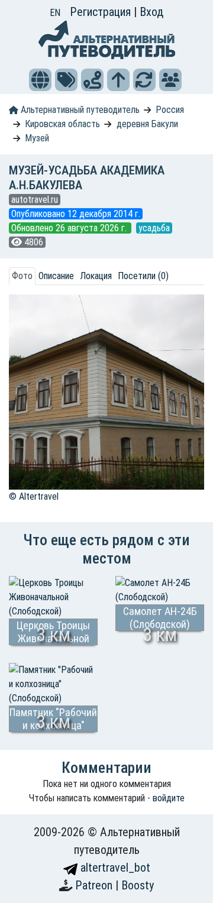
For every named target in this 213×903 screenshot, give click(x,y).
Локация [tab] (96, 275)
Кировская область (62, 124)
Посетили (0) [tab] (143, 275)
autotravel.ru (34, 199)
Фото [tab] (22, 275)
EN (55, 12)
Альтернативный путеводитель (79, 109)
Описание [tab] (56, 275)
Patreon (95, 885)
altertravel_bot (114, 867)
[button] (40, 80)
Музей (37, 138)
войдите (169, 798)
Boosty (137, 885)
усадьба (154, 228)
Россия (170, 109)
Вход (151, 12)
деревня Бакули (147, 124)
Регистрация (102, 12)
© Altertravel (34, 496)
